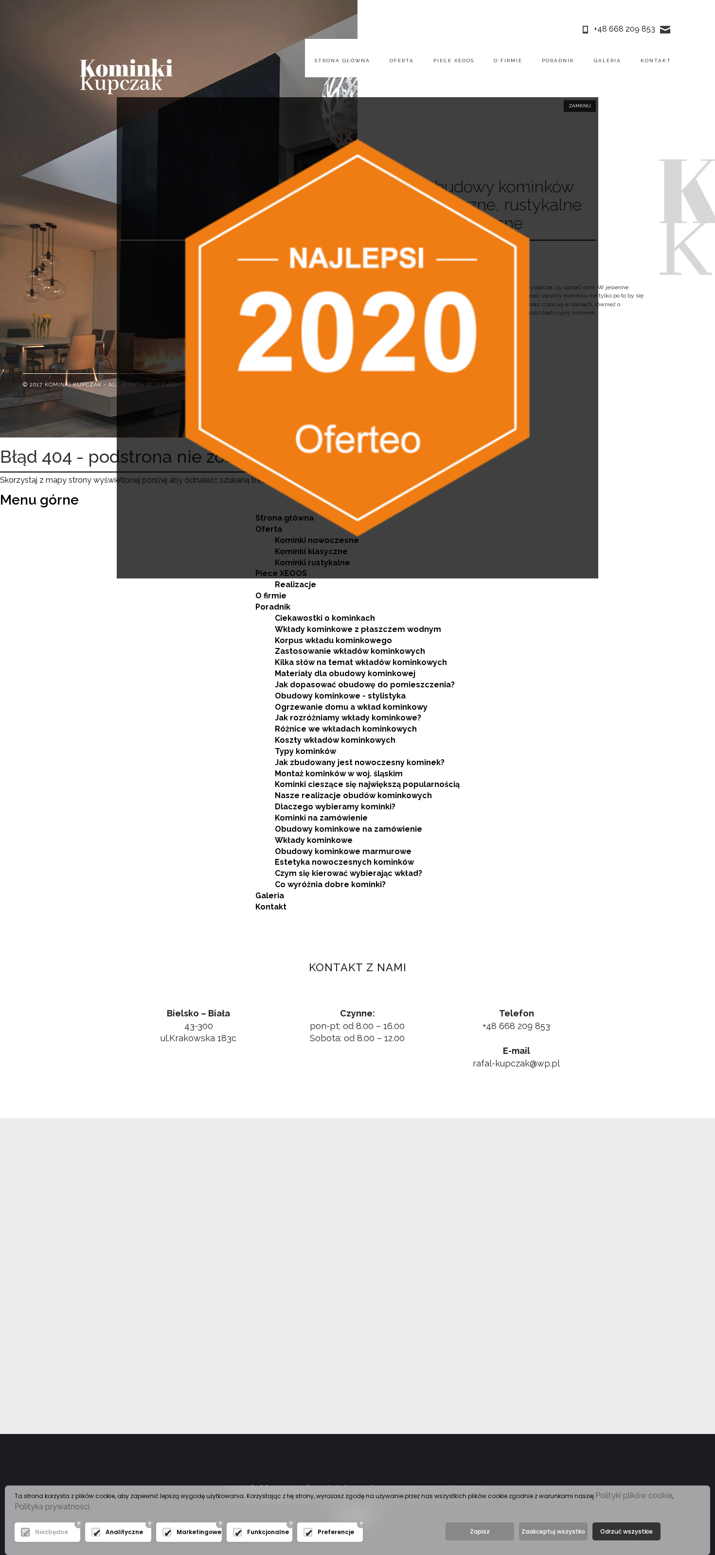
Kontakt (656, 60)
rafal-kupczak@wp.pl (516, 1063)
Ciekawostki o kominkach (325, 618)
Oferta (402, 60)
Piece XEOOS (453, 60)
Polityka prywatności (52, 1506)
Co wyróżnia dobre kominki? (330, 884)
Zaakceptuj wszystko (553, 1531)
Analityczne (124, 1532)
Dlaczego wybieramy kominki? (335, 806)
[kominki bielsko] (126, 75)
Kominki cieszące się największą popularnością (367, 784)
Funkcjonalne (267, 1532)
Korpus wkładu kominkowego (333, 640)
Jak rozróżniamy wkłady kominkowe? (348, 717)
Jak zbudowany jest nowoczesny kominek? (360, 762)
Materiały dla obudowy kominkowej (345, 673)
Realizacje (295, 584)
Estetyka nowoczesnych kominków (344, 862)
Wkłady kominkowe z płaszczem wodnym (358, 629)
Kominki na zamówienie (321, 817)
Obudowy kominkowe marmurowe (343, 851)
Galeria (607, 60)
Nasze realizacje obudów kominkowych (353, 795)
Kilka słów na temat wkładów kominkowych (361, 662)
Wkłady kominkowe (314, 840)
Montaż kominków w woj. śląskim (339, 773)
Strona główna (342, 60)
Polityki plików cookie (633, 1495)
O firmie (508, 60)
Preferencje (336, 1532)
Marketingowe (197, 1532)
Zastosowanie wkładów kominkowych (350, 651)
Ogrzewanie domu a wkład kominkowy (351, 707)
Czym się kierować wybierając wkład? (348, 873)
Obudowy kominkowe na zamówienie (348, 829)
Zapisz (480, 1531)
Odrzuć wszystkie (626, 1531)
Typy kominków (305, 751)
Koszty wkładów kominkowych (335, 740)
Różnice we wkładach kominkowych (346, 729)
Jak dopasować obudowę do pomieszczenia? (365, 684)
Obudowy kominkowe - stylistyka (340, 695)
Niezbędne (51, 1532)
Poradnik (558, 60)
